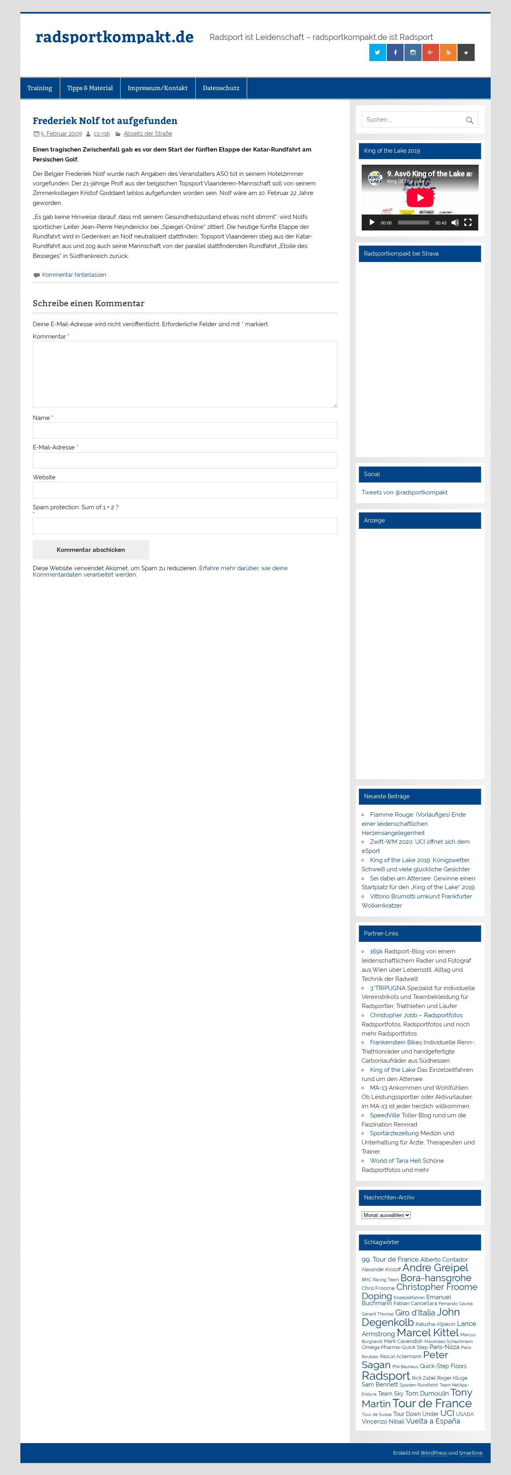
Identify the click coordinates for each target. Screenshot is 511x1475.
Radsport (386, 1375)
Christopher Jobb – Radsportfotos (416, 1015)
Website (44, 478)
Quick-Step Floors (443, 1366)
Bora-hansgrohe (435, 1278)
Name (43, 418)
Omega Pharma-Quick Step (395, 1347)
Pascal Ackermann (401, 1356)
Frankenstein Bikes (396, 1042)
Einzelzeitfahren (409, 1297)
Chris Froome (378, 1288)
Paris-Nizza (445, 1346)
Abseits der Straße (148, 133)
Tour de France (432, 1403)
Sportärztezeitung (394, 1133)
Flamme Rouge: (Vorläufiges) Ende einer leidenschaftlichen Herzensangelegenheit (414, 824)
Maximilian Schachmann (448, 1341)
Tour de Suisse (377, 1414)
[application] (420, 197)
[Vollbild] (468, 222)
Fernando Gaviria (456, 1303)
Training (40, 88)
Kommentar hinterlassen (74, 275)
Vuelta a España (433, 1421)
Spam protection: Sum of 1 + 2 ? (76, 507)
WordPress (433, 1453)
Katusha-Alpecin (436, 1324)
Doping (377, 1296)
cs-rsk (102, 133)
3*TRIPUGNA (388, 988)
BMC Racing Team (380, 1279)
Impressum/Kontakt (158, 88)
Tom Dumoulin (427, 1393)
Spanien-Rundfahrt (419, 1385)
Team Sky (391, 1393)
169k (376, 951)
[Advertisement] (420, 653)
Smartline (471, 1453)
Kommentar (51, 337)
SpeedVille (385, 1115)
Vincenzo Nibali (383, 1421)
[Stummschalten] (455, 222)
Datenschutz (221, 88)
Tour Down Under (416, 1414)
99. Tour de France (390, 1259)
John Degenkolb (411, 1317)
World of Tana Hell (395, 1160)
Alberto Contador (444, 1259)
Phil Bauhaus (405, 1366)
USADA (465, 1414)
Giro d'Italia (415, 1312)
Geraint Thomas (378, 1314)
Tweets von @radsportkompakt (405, 492)
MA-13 (378, 1087)
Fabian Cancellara (415, 1303)
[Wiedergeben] (372, 222)
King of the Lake (393, 1069)
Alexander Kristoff (381, 1269)
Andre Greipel (435, 1268)
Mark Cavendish (403, 1341)
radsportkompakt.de (115, 36)
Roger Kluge (452, 1378)
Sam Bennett (380, 1384)
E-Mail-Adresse (55, 448)
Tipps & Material (90, 88)
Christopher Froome (436, 1287)
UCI (447, 1413)
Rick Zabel (424, 1378)
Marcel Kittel (428, 1332)
